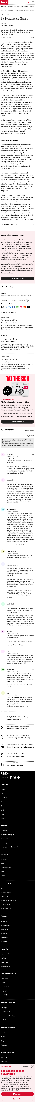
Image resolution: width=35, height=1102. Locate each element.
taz (5, 773)
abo (2, 888)
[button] (33, 2)
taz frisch (4, 958)
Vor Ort (3, 983)
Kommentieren (12, 300)
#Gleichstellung (15, 295)
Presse (3, 876)
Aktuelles (4, 859)
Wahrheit (10, 10)
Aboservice (4, 1061)
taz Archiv (4, 1020)
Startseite (3, 10)
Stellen (3, 871)
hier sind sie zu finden (25, 445)
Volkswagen (4, 843)
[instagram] (18, 778)
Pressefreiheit (5, 839)
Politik (3, 789)
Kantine (3, 1037)
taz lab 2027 (4, 995)
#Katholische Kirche (26, 295)
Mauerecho (4, 933)
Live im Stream (5, 987)
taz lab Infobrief (5, 966)
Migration (4, 830)
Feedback (4, 1057)
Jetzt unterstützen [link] (17, 278)
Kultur (3, 802)
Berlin (2, 810)
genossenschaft (6, 892)
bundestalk (4, 921)
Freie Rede (4, 937)
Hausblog (4, 863)
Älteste (32, 430)
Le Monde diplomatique (8, 1016)
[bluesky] (15, 778)
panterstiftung (5, 904)
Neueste (27, 430)
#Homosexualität (5, 295)
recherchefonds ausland (8, 900)
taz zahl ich (4, 896)
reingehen (4, 941)
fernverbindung (5, 925)
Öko (2, 793)
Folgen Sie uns (4, 777)
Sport (2, 806)
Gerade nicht (26, 1066)
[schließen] (32, 1066)
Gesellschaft (4, 798)
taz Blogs (4, 1008)
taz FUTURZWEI (5, 1012)
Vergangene (4, 991)
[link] (4, 7)
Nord (2, 814)
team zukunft (5, 954)
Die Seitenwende (6, 867)
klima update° (5, 929)
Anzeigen (4, 1045)
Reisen (3, 1033)
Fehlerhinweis (21, 300)
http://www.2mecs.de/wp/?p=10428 (17, 707)
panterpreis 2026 (6, 908)
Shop (2, 1041)
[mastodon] (11, 778)
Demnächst (4, 978)
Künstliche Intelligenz (7, 835)
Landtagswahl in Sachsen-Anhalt (11, 847)
